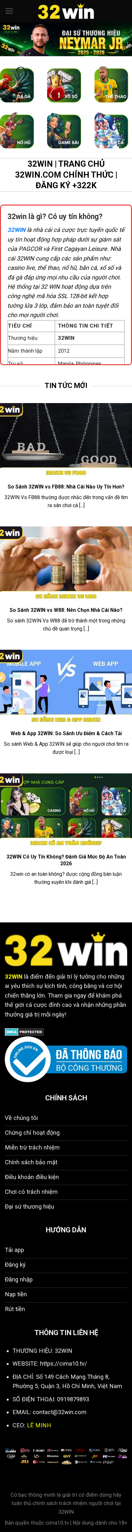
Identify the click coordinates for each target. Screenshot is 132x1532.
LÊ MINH (39, 1425)
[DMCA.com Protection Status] (24, 1031)
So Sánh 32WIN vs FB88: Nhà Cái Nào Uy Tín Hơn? (66, 487)
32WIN (16, 229)
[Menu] (9, 11)
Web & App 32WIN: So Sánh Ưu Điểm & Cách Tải (66, 733)
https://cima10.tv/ (63, 1363)
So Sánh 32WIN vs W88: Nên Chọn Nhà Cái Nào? (66, 610)
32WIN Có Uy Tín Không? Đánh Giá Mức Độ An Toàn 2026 (66, 860)
